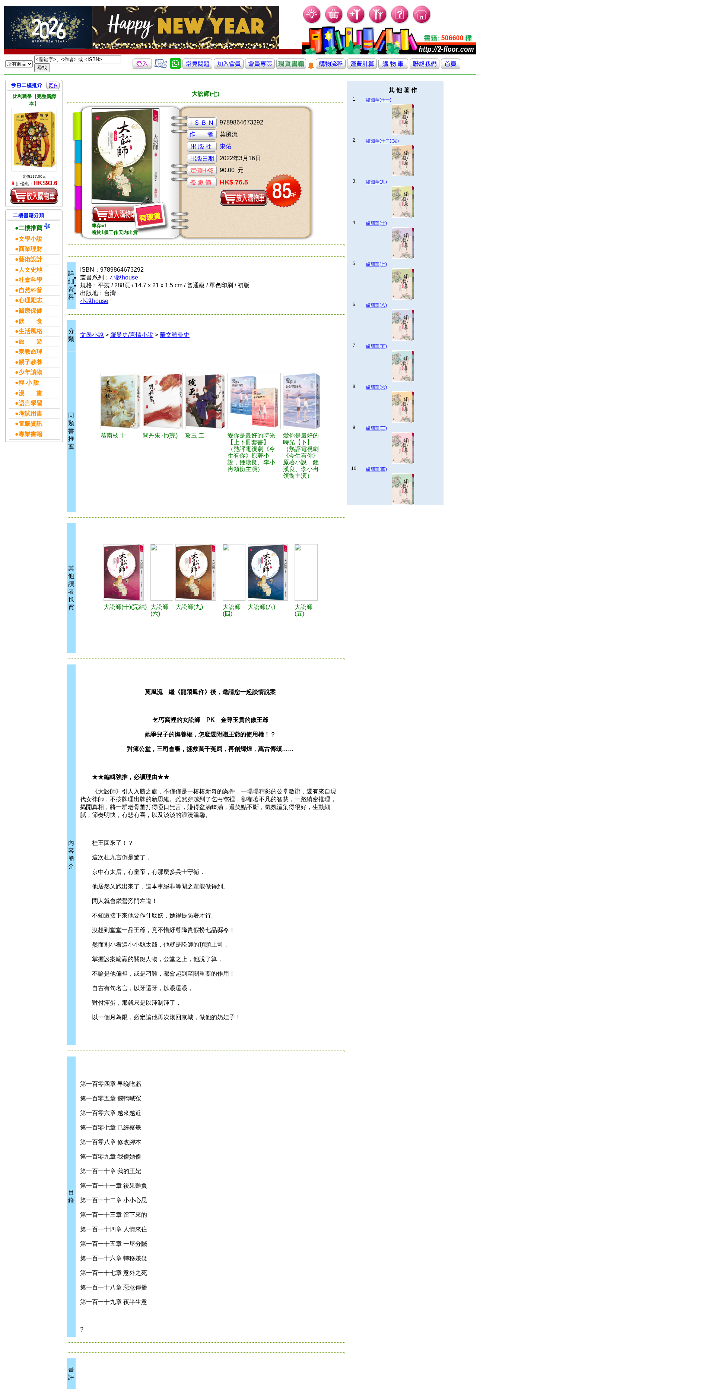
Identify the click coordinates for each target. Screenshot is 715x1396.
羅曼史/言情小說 (131, 335)
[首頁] (422, 22)
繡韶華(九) (376, 181)
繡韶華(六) (376, 387)
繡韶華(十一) (378, 99)
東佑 (226, 146)
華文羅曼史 (175, 335)
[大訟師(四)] (234, 572)
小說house (124, 277)
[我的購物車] (334, 22)
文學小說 (92, 335)
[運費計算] (362, 67)
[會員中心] (378, 22)
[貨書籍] (291, 67)
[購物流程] (331, 67)
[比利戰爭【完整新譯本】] (34, 139)
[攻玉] (205, 401)
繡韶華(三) (376, 428)
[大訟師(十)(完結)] (126, 572)
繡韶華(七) (376, 264)
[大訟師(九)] (197, 572)
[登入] (142, 67)
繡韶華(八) (376, 305)
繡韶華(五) (376, 346)
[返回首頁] (450, 67)
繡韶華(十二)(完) (382, 140)
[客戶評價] (160, 67)
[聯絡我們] (424, 67)
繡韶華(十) (376, 223)
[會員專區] (260, 67)
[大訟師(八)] (270, 572)
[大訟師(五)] (306, 572)
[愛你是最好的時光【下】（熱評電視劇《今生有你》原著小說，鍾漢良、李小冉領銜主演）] (301, 401)
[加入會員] (356, 22)
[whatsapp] (175, 67)
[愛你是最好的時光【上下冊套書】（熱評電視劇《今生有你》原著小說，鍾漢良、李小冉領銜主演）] (254, 401)
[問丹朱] (163, 401)
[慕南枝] (120, 401)
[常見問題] (400, 22)
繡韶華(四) (376, 469)
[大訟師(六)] (161, 572)
